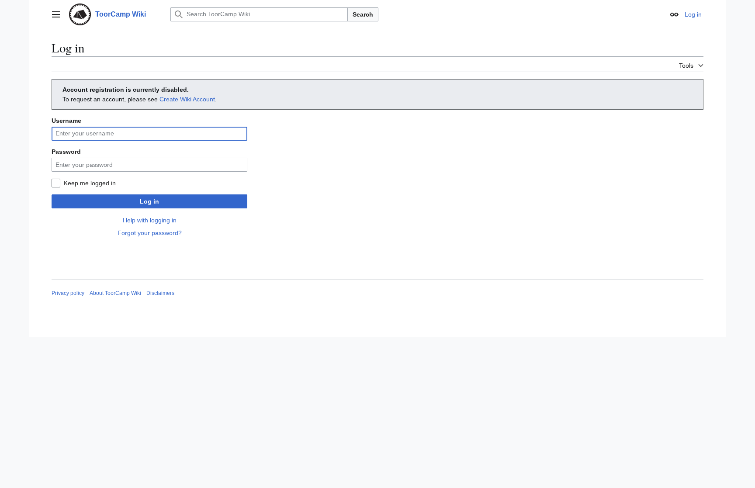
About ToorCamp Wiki (115, 293)
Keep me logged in (90, 183)
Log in (149, 201)
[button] (56, 14)
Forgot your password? (150, 232)
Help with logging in (150, 220)
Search (363, 14)
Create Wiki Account (187, 99)
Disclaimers (160, 293)
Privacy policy (68, 293)
